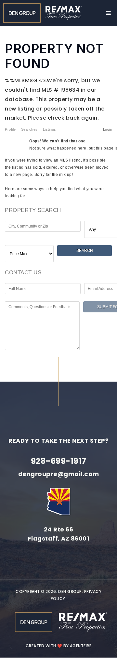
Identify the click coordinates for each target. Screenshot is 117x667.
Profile (10, 129)
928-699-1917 (58, 461)
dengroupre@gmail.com (58, 474)
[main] (58, 178)
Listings (49, 129)
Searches (29, 129)
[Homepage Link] (22, 12)
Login (107, 129)
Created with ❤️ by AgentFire (59, 645)
